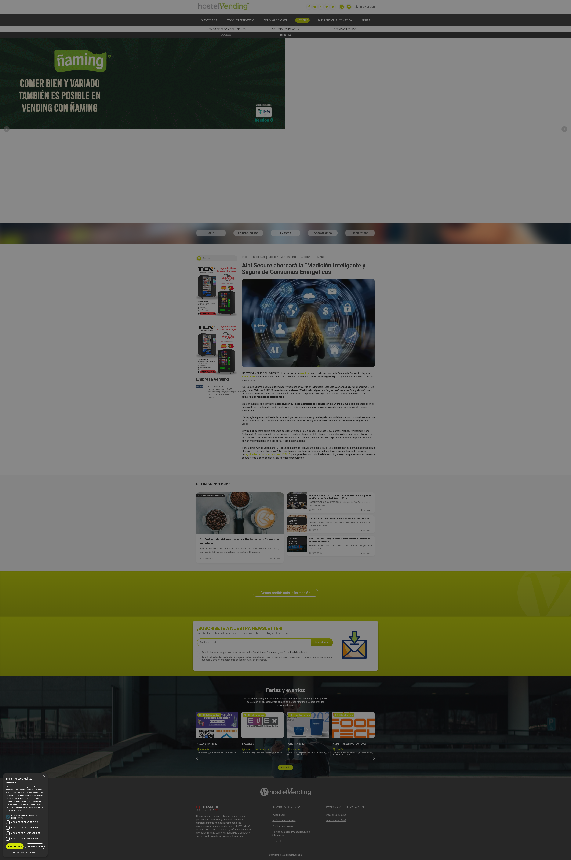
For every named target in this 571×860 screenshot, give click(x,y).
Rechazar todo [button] (35, 846)
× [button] (44, 776)
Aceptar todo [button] (15, 846)
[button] (25, 852)
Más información (13, 810)
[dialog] (285, 430)
